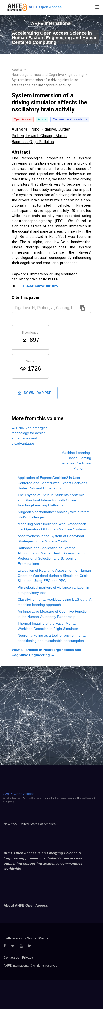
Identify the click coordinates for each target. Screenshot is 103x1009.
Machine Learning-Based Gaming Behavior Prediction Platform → (75, 460)
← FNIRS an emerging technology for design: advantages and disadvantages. (30, 435)
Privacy (27, 957)
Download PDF (38, 393)
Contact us (11, 957)
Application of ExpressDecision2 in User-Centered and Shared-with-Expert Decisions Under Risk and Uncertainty (52, 483)
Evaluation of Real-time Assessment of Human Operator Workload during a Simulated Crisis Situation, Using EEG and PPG (54, 575)
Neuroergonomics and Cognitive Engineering (48, 75)
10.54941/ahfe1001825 (39, 286)
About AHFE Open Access (26, 905)
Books (17, 70)
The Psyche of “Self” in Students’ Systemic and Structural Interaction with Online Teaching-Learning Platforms (51, 500)
